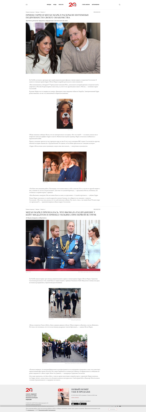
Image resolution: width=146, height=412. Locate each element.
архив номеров (75, 397)
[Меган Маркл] (65, 114)
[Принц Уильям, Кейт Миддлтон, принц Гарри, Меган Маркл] (64, 347)
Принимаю (113, 409)
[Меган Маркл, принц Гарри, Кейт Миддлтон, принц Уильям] (65, 303)
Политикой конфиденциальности (47, 410)
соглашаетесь (30, 410)
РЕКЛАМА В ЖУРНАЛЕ (32, 397)
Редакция (29, 399)
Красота (61, 4)
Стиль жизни (86, 4)
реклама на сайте (31, 395)
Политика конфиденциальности (33, 404)
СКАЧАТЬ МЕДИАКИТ (31, 394)
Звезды (49, 4)
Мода (54, 4)
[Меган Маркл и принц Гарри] (65, 167)
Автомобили (95, 4)
